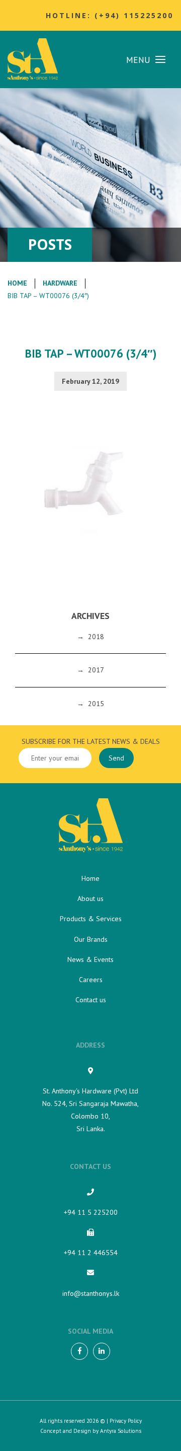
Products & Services (91, 918)
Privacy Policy (126, 1420)
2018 (96, 636)
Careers (91, 979)
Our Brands (91, 939)
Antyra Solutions (120, 1430)
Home (17, 283)
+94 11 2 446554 (91, 1252)
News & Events (90, 959)
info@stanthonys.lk (90, 1293)
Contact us (90, 999)
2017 (96, 669)
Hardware (60, 283)
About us (90, 898)
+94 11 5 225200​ (91, 1212)
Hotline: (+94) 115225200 (109, 15)
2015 (96, 703)
